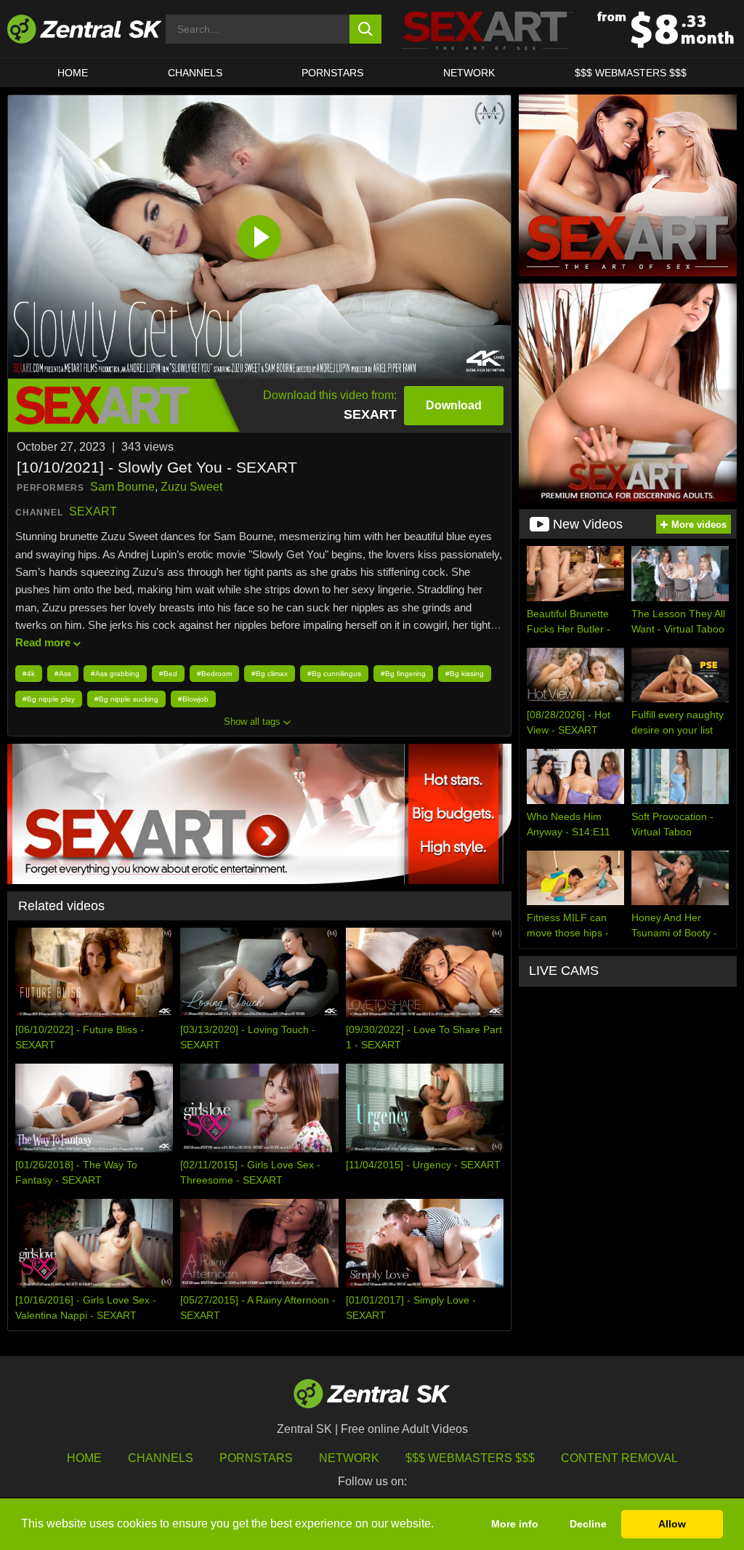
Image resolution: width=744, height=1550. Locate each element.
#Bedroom (214, 674)
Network (469, 73)
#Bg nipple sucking (126, 699)
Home (72, 73)
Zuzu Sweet (191, 487)
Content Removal (619, 1458)
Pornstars (332, 73)
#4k (29, 674)
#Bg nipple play (49, 699)
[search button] (365, 29)
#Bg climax (269, 674)
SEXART (93, 511)
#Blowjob (193, 699)
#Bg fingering (403, 674)
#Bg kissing (464, 674)
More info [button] (514, 1524)
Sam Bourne (122, 487)
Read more (42, 642)
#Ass (62, 674)
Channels (195, 73)
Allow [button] (672, 1524)
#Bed (168, 674)
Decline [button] (588, 1524)
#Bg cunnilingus (334, 674)
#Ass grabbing (115, 674)
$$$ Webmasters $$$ (631, 73)
